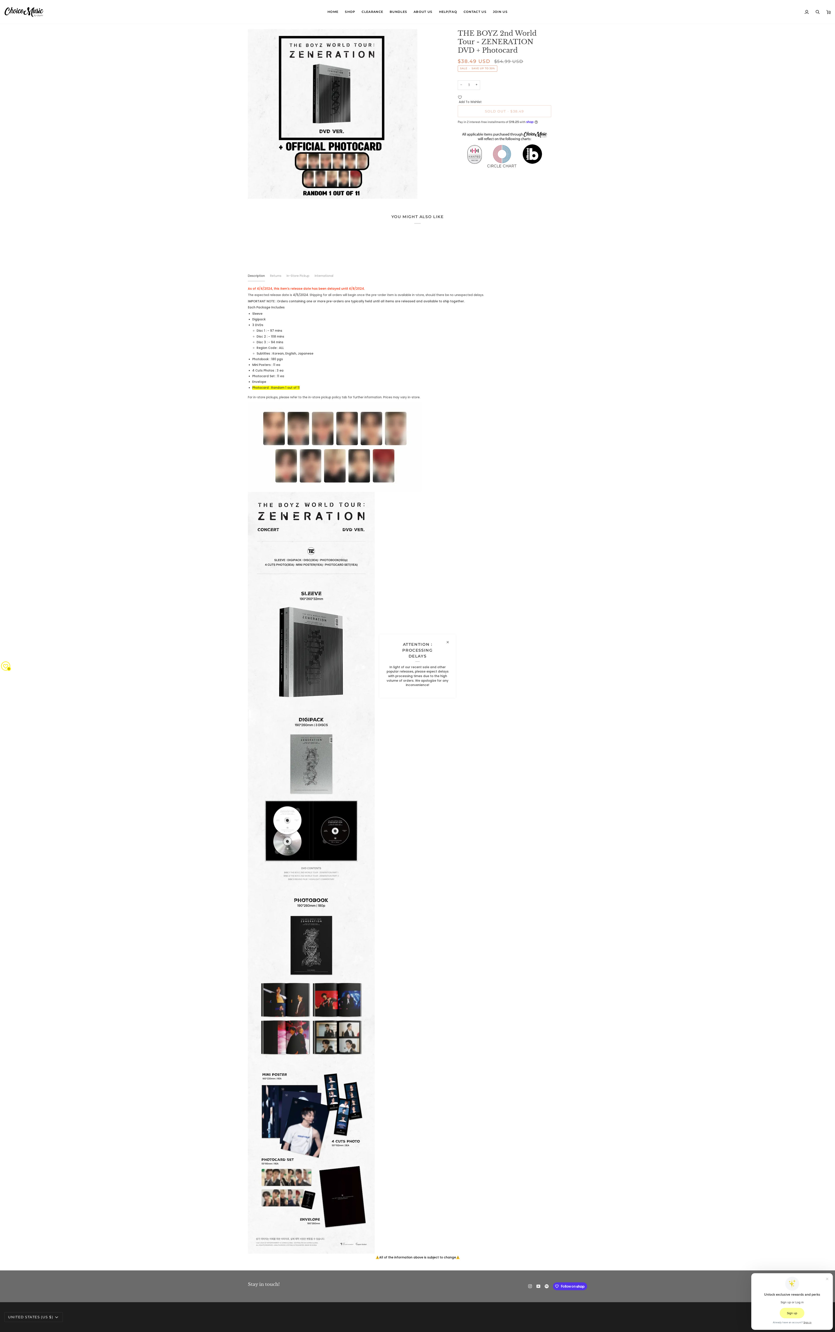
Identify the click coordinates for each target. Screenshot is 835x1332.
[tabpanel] (417, 773)
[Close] (450, 642)
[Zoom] (256, 190)
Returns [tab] (275, 276)
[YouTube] (538, 1286)
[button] (350, 12)
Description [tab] (256, 276)
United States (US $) (30, 1317)
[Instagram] (530, 1286)
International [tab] (324, 276)
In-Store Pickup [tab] (298, 276)
